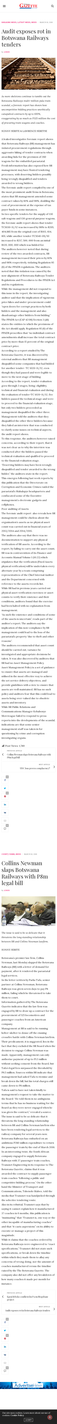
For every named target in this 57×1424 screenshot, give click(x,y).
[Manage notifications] (49, 1417)
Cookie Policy (17, 1415)
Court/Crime (8, 854)
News (34, 22)
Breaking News (9, 22)
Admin (7, 52)
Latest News (23, 22)
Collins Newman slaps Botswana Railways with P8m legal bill (25, 872)
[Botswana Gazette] (28, 6)
